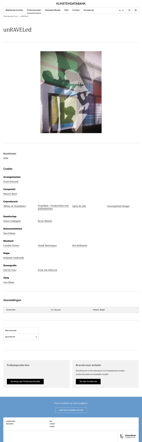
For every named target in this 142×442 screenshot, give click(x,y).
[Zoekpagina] (129, 10)
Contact (76, 10)
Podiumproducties (10, 16)
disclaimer (9, 424)
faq (51, 421)
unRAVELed (24, 16)
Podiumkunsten (34, 10)
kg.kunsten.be (10, 337)
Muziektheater (9, 154)
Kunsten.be (89, 10)
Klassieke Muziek (52, 10)
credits (52, 426)
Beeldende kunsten (14, 10)
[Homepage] (71, 3)
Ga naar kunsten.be (88, 382)
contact (52, 424)
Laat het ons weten (71, 410)
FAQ (66, 10)
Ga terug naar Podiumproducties (25, 382)
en (123, 10)
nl (120, 10)
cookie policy (10, 421)
